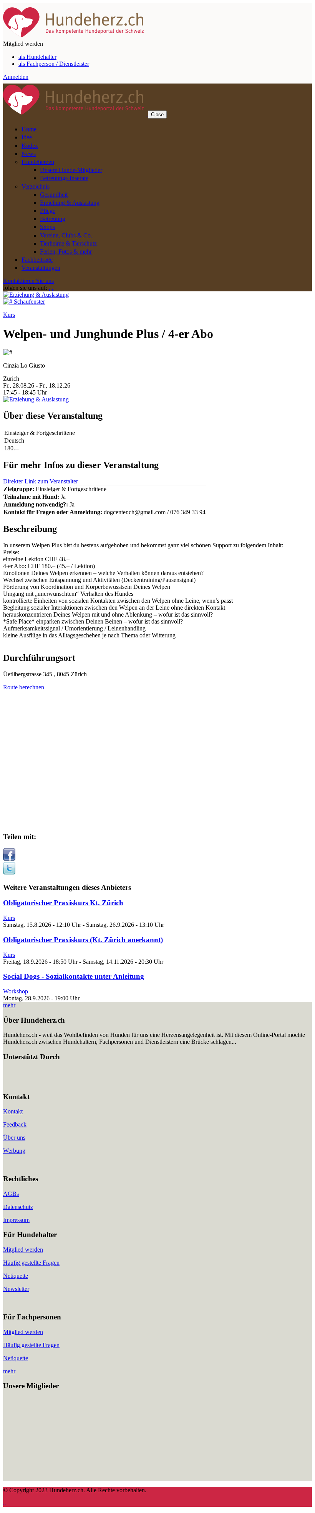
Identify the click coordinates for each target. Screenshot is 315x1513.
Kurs (9, 314)
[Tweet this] (9, 872)
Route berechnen (23, 687)
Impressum (16, 1220)
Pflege (47, 210)
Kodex (30, 145)
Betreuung (52, 219)
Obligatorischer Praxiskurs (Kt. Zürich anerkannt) (83, 940)
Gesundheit (54, 194)
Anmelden (15, 77)
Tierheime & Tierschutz (68, 243)
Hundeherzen (38, 162)
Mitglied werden (23, 1249)
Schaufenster (29, 301)
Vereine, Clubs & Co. (66, 235)
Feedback (15, 1124)
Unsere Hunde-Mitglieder (71, 170)
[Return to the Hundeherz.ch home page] (74, 36)
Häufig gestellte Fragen (31, 1262)
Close (157, 114)
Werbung (14, 1150)
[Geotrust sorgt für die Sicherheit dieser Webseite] (26, 1081)
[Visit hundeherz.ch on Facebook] (9, 858)
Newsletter (16, 1289)
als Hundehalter (37, 56)
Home (29, 129)
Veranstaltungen (41, 267)
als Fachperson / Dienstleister (53, 63)
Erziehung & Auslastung (69, 202)
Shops (47, 227)
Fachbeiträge (37, 259)
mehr (9, 1005)
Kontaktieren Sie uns (28, 281)
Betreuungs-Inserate (64, 178)
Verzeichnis (36, 186)
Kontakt (13, 1111)
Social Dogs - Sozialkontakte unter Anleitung (73, 976)
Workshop (15, 991)
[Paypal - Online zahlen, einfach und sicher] (10, 1081)
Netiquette (15, 1275)
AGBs (11, 1193)
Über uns (14, 1137)
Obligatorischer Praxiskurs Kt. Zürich (63, 903)
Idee (27, 137)
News (29, 153)
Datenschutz (18, 1207)
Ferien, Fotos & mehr (66, 251)
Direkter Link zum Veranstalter (40, 481)
